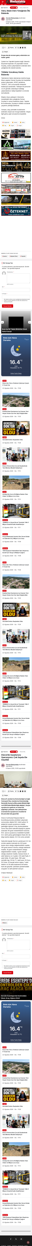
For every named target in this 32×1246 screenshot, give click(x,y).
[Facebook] (11, 1239)
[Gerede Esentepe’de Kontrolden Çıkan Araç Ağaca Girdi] (16, 989)
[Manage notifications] (28, 1242)
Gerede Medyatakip (12, 18)
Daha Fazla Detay (16, 373)
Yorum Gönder (7, 306)
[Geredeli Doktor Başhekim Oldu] (16, 433)
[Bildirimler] (5, 5)
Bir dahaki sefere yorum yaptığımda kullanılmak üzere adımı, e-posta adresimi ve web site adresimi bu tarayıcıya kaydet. (17, 300)
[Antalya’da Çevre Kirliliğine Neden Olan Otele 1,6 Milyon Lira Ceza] (16, 488)
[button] (2, 5)
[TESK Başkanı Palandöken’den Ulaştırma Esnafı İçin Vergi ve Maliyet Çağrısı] (16, 552)
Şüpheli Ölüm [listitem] (13, 256)
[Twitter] (16, 1239)
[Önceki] (2, 322)
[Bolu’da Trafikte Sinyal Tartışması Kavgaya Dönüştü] (16, 322)
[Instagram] (21, 1239)
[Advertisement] (16, 233)
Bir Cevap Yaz (8, 263)
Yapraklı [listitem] (23, 256)
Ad (3, 286)
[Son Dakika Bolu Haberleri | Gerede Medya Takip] (16, 1)
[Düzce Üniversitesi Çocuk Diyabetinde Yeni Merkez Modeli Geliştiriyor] (16, 460)
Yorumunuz (10, 272)
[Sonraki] (29, 322)
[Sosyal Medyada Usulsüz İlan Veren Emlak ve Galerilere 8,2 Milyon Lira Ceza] (16, 538)
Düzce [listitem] (4, 922)
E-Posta (4, 293)
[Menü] (3, 1)
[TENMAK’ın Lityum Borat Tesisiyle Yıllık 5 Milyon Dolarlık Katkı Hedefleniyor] (16, 517)
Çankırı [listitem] (4, 256)
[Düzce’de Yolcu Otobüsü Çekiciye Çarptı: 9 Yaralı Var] (16, 384)
